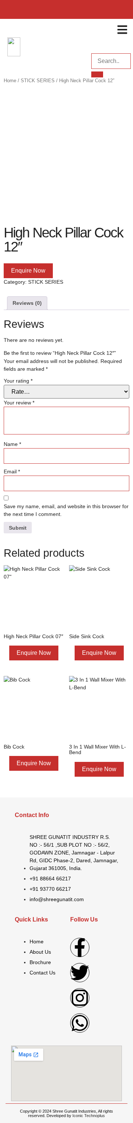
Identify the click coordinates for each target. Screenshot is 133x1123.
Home (10, 80)
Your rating (18, 381)
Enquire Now (28, 270)
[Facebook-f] (79, 947)
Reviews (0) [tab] (27, 303)
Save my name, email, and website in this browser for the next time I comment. (66, 510)
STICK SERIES (38, 80)
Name (12, 444)
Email (12, 471)
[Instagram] (79, 997)
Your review (19, 403)
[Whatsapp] (79, 1023)
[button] (122, 29)
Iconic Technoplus (88, 1115)
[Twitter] (79, 972)
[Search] (97, 74)
